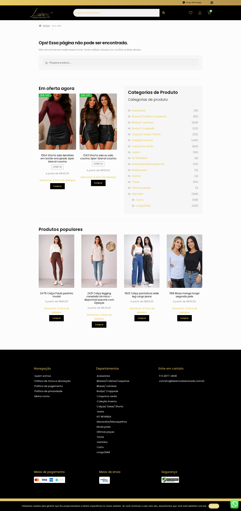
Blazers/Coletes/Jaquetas (149, 116)
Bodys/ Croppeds (143, 128)
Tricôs (136, 182)
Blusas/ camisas (143, 122)
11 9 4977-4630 (168, 376)
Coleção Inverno (142, 140)
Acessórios (139, 110)
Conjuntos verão (142, 146)
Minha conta (42, 396)
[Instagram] (212, 2)
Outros (136, 176)
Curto (139, 200)
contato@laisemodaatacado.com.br (181, 381)
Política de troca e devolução (52, 381)
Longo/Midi (143, 205)
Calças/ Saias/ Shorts (146, 134)
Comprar (57, 186)
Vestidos (137, 194)
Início (46, 25)
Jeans (136, 152)
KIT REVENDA (139, 158)
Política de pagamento (48, 386)
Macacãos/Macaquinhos (148, 164)
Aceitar (214, 506)
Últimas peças (141, 188)
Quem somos (42, 376)
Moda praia (139, 170)
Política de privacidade (48, 391)
